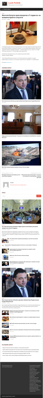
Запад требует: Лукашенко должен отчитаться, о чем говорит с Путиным (21, 245)
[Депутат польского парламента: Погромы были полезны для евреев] (5, 333)
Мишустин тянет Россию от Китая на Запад (19, 255)
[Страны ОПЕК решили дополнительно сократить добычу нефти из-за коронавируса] (5, 339)
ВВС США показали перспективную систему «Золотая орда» (15, 167)
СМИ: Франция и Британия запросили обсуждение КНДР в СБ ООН (16, 353)
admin (9, 19)
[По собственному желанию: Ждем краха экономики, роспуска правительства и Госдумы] (21, 224)
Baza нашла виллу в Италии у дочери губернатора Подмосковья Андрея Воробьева (21, 101)
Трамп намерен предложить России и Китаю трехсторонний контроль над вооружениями (20, 349)
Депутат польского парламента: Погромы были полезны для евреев (25, 329)
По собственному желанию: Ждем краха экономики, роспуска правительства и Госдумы (20, 351)
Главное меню (7, 9)
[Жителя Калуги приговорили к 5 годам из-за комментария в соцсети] (5, 321)
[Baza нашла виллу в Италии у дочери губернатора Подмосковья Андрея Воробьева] (21, 99)
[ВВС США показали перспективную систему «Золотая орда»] (21, 165)
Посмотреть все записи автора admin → (18, 184)
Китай (3, 13)
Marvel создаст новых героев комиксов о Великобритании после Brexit (16, 355)
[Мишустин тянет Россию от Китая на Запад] (5, 259)
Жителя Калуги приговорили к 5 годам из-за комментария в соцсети (25, 317)
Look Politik (14, 2)
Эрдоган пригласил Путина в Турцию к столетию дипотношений (15, 347)
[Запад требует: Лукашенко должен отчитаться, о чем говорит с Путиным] (3, 246)
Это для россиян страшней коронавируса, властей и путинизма (24, 238)
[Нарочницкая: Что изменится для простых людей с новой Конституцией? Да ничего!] (5, 253)
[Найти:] (21, 196)
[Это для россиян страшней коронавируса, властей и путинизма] (5, 242)
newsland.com (9, 62)
